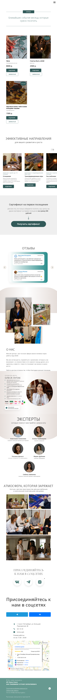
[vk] (50, 688)
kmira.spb (20, 632)
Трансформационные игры (34, 176)
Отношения (7, 176)
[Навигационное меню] (54, 2)
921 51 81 (20, 629)
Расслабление (51, 176)
